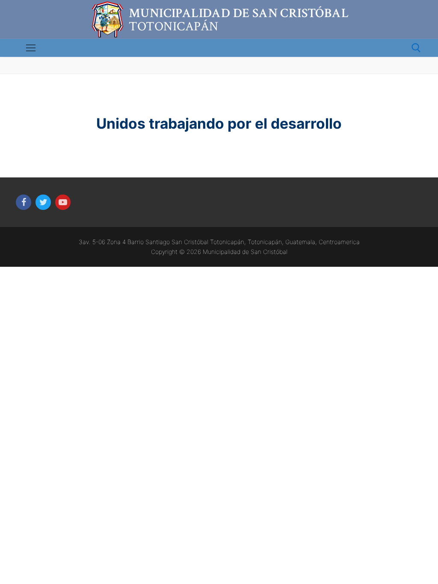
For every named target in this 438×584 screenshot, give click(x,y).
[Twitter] (43, 202)
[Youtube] (63, 202)
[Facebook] (23, 202)
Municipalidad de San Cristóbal (239, 13)
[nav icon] (30, 48)
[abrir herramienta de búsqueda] (416, 48)
